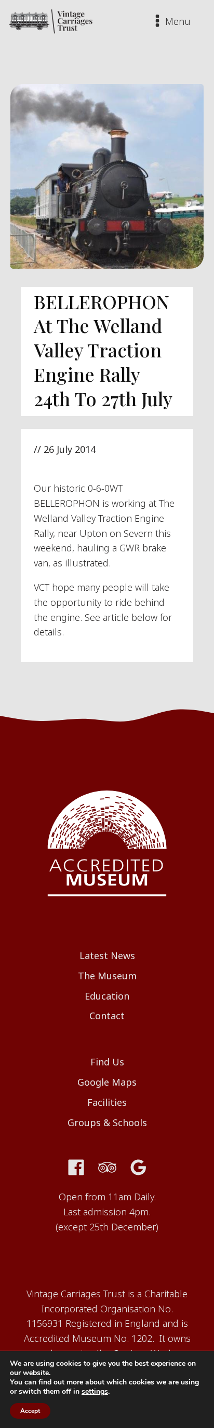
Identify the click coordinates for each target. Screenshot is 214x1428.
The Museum (107, 975)
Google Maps (107, 1082)
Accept (30, 1411)
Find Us (107, 1062)
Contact (107, 1015)
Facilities (107, 1102)
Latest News (107, 955)
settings (95, 1391)
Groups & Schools (107, 1122)
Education (107, 996)
